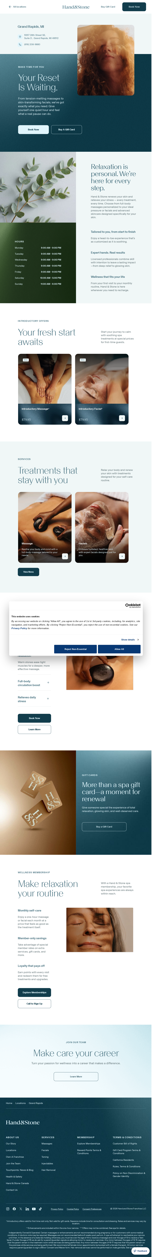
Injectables (47, 1163)
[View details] (65, 418)
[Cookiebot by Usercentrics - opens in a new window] (128, 606)
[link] (45, 389)
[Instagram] (8, 1209)
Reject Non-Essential (76, 649)
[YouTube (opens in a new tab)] (34, 1209)
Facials (45, 1150)
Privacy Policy (57, 1209)
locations (20, 1103)
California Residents (123, 1160)
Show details (128, 639)
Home (9, 1103)
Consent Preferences (92, 1209)
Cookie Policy (73, 1209)
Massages (47, 1143)
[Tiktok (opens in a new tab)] (40, 1209)
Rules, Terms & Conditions (126, 1166)
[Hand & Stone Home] (76, 7)
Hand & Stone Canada (17, 1183)
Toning (45, 1156)
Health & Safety (14, 1176)
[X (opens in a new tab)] (21, 1209)
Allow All (119, 649)
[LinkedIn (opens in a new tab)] (27, 1209)
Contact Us (12, 1190)
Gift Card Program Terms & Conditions (126, 1152)
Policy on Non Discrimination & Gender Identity (129, 1175)
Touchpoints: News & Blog (19, 1170)
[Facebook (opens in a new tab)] (14, 1209)
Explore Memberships (88, 1143)
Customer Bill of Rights (125, 1143)
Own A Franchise (15, 1156)
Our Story (11, 1143)
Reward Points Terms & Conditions (89, 1152)
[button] (34, 682)
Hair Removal (49, 1170)
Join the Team (13, 1163)
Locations (11, 1150)
